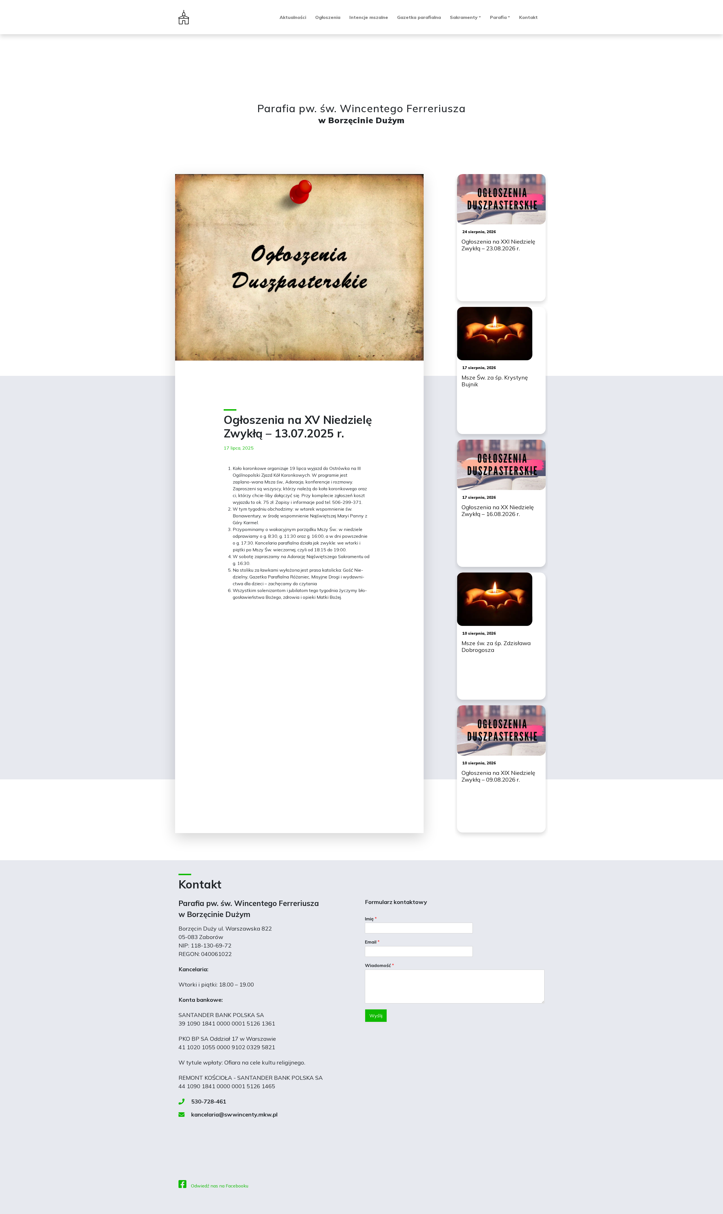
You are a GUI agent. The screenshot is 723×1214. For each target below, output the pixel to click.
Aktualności (293, 17)
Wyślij (375, 1015)
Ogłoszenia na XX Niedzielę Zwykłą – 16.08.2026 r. (497, 510)
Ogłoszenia (327, 17)
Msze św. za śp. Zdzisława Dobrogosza (496, 646)
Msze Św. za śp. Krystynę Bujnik (494, 381)
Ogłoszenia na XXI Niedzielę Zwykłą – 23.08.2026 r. (498, 245)
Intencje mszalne (368, 17)
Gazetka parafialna (419, 17)
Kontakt (528, 17)
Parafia (498, 17)
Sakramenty (464, 17)
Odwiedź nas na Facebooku (219, 1186)
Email (372, 942)
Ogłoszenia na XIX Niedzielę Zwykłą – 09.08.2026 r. (498, 776)
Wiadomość (379, 965)
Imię (371, 919)
